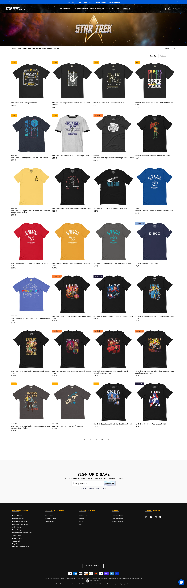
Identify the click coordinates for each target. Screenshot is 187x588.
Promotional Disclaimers (20, 521)
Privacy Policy (17, 538)
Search (81, 521)
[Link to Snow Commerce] (93, 582)
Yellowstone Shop (117, 521)
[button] (9, 2)
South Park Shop (117, 518)
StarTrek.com (83, 516)
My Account (49, 516)
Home (14, 48)
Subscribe (109, 483)
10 (102, 439)
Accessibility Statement (20, 524)
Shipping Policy (50, 521)
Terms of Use (16, 535)
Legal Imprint (16, 544)
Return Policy (16, 530)
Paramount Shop (117, 516)
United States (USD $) (91, 566)
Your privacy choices (22, 547)
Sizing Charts (16, 527)
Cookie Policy (16, 541)
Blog (80, 524)
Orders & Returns (17, 518)
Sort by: (153, 56)
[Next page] (108, 439)
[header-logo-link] (15, 8)
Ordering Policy (50, 518)
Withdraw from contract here (21, 532)
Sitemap (81, 518)
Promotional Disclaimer (93, 489)
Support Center (17, 516)
